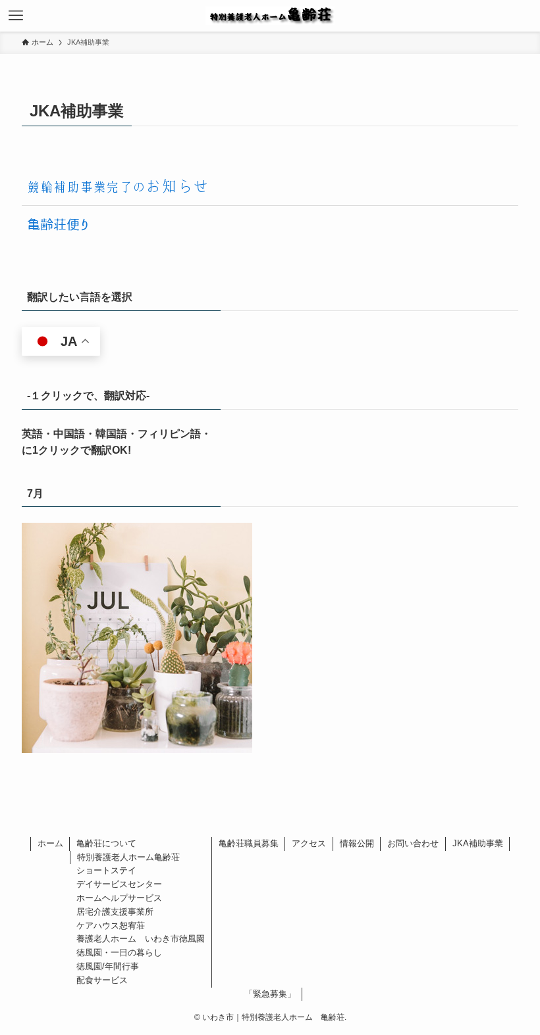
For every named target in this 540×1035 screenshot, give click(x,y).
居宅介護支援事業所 (114, 912)
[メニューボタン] (16, 16)
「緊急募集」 (270, 994)
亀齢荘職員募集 (249, 843)
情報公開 (357, 843)
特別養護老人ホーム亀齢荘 (128, 857)
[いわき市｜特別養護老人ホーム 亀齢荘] (270, 16)
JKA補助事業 (477, 843)
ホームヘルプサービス (119, 898)
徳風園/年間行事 (107, 966)
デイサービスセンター (119, 884)
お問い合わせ (413, 843)
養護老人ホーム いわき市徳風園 (140, 939)
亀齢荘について (106, 843)
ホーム (50, 843)
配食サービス (102, 980)
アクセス (309, 843)
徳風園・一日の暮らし (119, 952)
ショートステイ (106, 870)
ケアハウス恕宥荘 (110, 925)
